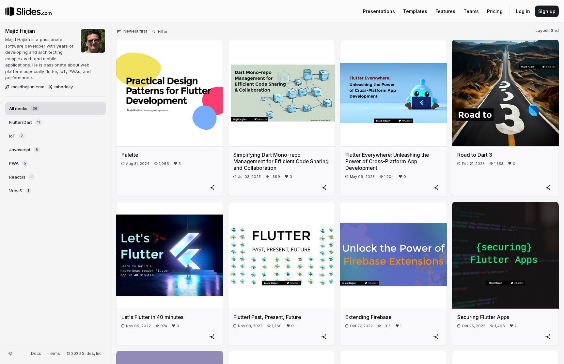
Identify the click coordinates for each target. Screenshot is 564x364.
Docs (36, 353)
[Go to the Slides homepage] (10, 11)
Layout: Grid (547, 30)
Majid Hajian (20, 31)
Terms (54, 353)
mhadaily (64, 86)
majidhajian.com (27, 86)
